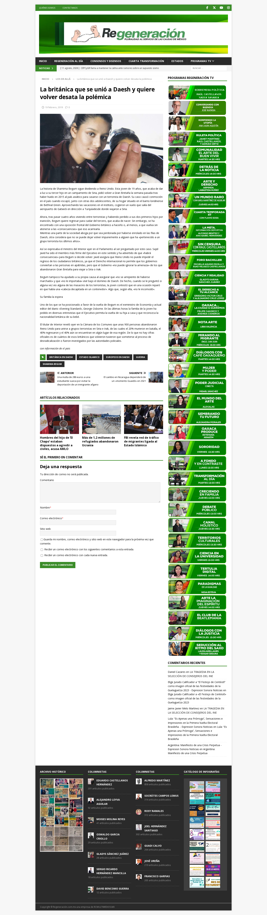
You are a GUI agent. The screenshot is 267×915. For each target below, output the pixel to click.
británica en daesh (61, 357)
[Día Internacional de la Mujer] (197, 834)
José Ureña (152, 861)
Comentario (47, 480)
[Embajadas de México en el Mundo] (197, 846)
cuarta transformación (146, 61)
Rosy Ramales (154, 811)
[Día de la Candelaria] (213, 846)
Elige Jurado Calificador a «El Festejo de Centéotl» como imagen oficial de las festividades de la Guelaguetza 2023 (197, 698)
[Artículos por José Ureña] (139, 862)
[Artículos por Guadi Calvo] (139, 847)
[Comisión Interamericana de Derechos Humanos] (197, 798)
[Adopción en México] (197, 870)
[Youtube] (221, 8)
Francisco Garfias (157, 876)
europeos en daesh (118, 357)
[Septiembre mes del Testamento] (213, 882)
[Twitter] (214, 8)
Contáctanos (69, 7)
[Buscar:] (209, 68)
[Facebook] (207, 8)
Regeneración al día (68, 61)
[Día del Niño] (213, 810)
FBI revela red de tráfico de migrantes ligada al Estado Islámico (141, 441)
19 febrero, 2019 (54, 107)
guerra (140, 357)
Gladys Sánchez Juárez (112, 854)
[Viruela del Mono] (197, 810)
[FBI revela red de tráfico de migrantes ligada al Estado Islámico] (143, 419)
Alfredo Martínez (157, 780)
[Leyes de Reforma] (197, 786)
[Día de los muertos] (213, 870)
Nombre (45, 507)
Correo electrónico (51, 518)
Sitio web (45, 528)
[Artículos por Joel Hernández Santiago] (139, 828)
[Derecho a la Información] (213, 822)
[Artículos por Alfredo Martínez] (139, 782)
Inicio (43, 61)
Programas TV (201, 61)
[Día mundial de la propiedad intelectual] (197, 822)
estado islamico (89, 357)
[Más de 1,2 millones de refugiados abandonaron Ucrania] (101, 419)
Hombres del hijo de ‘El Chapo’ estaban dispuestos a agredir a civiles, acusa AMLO (56, 443)
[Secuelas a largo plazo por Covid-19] (197, 882)
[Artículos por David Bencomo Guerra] (91, 890)
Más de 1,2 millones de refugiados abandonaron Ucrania (100, 441)
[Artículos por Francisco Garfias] (139, 878)
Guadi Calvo (153, 845)
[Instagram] (228, 8)
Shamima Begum (52, 364)
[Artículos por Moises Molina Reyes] (91, 821)
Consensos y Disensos (105, 61)
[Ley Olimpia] (197, 858)
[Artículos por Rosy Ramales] (139, 812)
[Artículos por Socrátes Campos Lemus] (139, 797)
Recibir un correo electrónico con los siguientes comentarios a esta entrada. (89, 549)
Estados (177, 61)
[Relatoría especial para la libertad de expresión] (213, 786)
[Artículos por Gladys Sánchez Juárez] (91, 855)
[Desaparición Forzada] (213, 858)
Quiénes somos (47, 7)
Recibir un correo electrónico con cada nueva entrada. (76, 555)
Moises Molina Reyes (110, 819)
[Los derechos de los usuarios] (213, 798)
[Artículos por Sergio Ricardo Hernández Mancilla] (91, 871)
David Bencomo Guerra (112, 888)
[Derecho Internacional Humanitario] (213, 834)
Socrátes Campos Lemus (161, 795)
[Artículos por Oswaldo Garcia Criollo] (91, 836)
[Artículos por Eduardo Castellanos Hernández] (91, 782)
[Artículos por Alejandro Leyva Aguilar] (91, 801)
